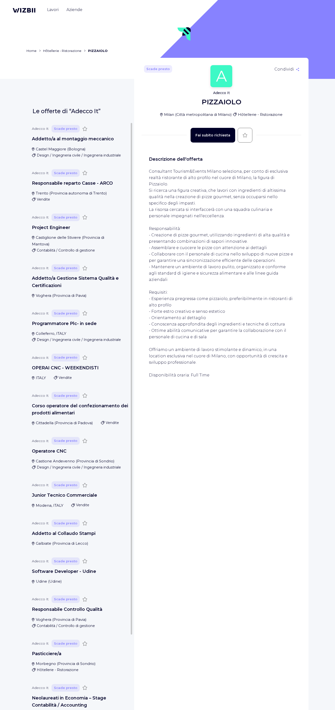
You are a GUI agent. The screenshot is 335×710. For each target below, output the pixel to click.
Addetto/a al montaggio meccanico (73, 139)
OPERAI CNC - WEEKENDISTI (65, 368)
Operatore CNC (49, 451)
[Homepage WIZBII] (24, 10)
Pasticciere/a (46, 653)
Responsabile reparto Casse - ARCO (72, 183)
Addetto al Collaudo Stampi (63, 533)
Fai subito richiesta (212, 135)
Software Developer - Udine (64, 571)
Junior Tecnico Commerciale (64, 495)
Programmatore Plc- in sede (64, 323)
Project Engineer (51, 227)
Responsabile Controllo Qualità (67, 609)
